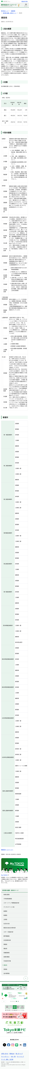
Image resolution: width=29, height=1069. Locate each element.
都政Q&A (12, 1053)
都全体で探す (25, 1)
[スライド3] (13, 1001)
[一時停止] (18, 1001)
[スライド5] (16, 1001)
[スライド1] (10, 1001)
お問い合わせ (4, 1053)
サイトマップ (20, 1056)
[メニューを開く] (26, 5)
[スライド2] (12, 1001)
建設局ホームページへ (7, 849)
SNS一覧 (13, 1056)
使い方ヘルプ (19, 1053)
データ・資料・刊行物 (7, 1059)
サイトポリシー (5, 1056)
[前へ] (4, 1001)
